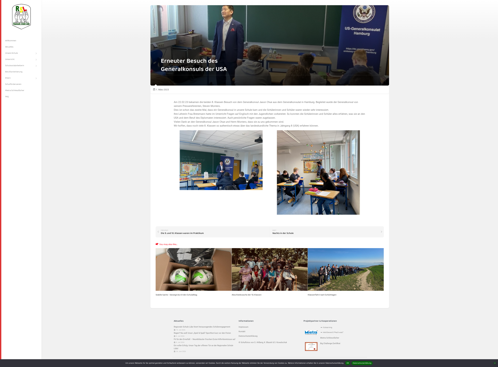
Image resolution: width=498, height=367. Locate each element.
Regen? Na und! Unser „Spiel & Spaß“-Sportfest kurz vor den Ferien (202, 333)
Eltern (8, 78)
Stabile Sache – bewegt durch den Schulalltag (176, 295)
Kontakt (242, 331)
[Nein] (494, 363)
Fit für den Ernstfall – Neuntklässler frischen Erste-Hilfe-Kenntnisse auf (204, 339)
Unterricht (10, 59)
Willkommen (10, 40)
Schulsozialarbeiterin (14, 65)
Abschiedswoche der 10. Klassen (246, 295)
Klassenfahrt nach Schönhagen (322, 295)
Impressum (243, 327)
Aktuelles (9, 47)
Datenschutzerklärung (248, 336)
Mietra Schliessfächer (14, 90)
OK (348, 363)
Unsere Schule (11, 53)
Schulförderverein (13, 84)
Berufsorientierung (13, 72)
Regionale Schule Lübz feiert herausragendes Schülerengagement (202, 327)
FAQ (7, 96)
